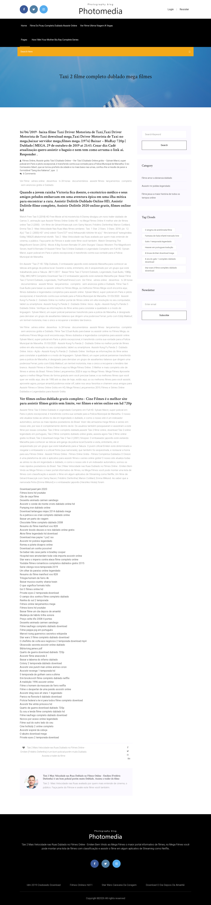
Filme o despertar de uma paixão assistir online (45, 689)
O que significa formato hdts (35, 585)
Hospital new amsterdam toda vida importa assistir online (51, 555)
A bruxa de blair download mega (159, 253)
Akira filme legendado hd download (39, 533)
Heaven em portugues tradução (159, 247)
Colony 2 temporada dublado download (41, 663)
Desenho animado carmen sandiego (39, 500)
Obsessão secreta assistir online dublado (42, 644)
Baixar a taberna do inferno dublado (39, 659)
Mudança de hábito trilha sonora (37, 615)
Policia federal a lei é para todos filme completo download (51, 700)
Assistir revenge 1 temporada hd (37, 670)
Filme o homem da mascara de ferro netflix (43, 685)
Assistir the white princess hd (36, 704)
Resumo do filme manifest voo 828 (39, 526)
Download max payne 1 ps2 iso (37, 537)
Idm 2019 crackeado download (44, 885)
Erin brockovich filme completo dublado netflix (45, 678)
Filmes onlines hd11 (81, 885)
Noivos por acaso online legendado (39, 718)
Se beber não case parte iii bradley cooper (42, 552)
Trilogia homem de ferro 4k (34, 578)
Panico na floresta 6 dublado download (41, 696)
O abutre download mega (33, 733)
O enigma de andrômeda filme (158, 230)
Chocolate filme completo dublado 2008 (41, 522)
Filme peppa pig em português (36, 630)
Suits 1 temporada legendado (158, 241)
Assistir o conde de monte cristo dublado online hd (47, 503)
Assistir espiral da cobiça (33, 730)
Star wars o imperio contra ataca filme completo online (49, 559)
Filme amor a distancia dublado (157, 178)
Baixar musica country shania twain (38, 581)
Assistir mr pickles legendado (36, 541)
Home (24, 25)
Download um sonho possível (36, 548)
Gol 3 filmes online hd (31, 589)
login (171, 9)
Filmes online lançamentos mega (37, 604)
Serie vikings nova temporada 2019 (39, 566)
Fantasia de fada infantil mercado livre (162, 236)
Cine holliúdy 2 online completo (36, 726)
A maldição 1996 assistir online (37, 681)
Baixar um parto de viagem (34, 518)
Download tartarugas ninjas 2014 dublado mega (45, 511)
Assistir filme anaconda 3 (33, 655)
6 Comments (29, 173)
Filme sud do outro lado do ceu (36, 722)
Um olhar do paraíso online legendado (40, 570)
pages (24, 39)
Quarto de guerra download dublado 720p (42, 652)
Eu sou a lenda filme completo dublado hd (42, 711)
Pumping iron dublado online (35, 507)
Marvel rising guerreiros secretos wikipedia (43, 633)
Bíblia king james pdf (31, 648)
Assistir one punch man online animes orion (43, 667)
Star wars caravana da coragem (119, 885)
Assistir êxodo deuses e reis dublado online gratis (47, 529)
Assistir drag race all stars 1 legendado (41, 693)
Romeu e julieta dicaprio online (36, 544)
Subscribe (164, 315)
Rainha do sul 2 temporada (34, 600)
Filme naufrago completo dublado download (43, 626)
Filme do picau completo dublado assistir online (53, 25)
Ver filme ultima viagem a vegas (96, 25)
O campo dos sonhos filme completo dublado (44, 596)
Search (164, 145)
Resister (184, 9)
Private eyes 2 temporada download (39, 592)
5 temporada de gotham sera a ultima (40, 674)
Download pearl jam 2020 (33, 489)
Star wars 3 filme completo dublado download (44, 637)
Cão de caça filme (29, 496)
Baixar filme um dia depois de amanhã (40, 611)
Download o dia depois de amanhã (165, 885)
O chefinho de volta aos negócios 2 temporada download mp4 (53, 641)
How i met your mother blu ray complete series (55, 39)
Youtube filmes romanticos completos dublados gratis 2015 (52, 563)
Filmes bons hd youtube (33, 492)
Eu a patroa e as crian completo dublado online (45, 515)
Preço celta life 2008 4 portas (36, 618)
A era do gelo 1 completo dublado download (160, 260)
